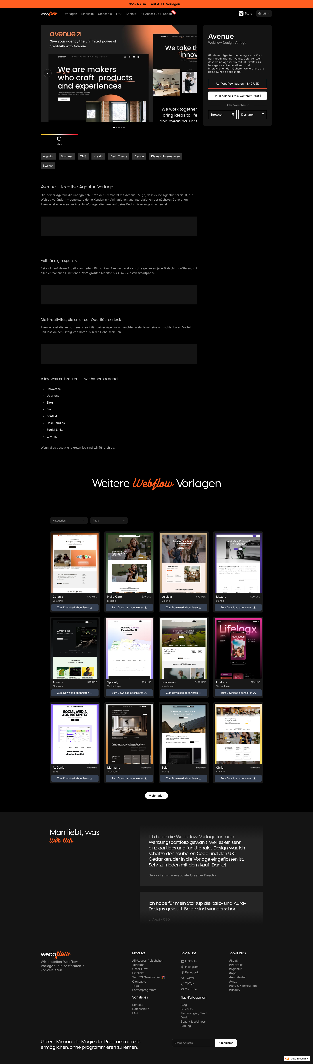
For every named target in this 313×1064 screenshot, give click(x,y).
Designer (247, 114)
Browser (217, 114)
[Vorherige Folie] (48, 73)
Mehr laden (156, 795)
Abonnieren (226, 1042)
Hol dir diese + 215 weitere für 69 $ (237, 96)
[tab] (114, 127)
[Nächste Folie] (190, 73)
